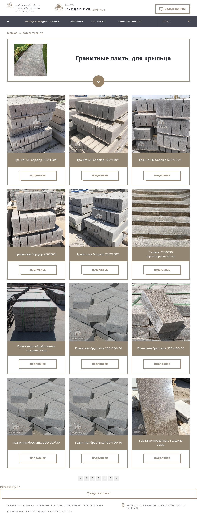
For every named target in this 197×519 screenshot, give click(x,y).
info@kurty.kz (98, 9)
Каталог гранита (33, 33)
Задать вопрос (175, 9)
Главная (12, 33)
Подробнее (38, 175)
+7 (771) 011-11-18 (77, 9)
